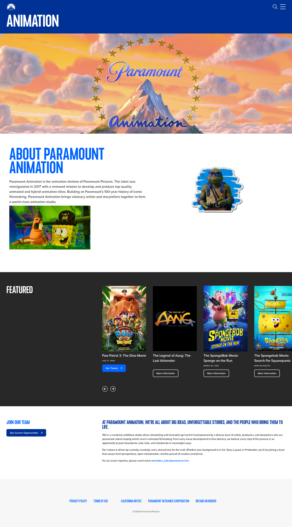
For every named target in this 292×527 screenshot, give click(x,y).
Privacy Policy (78, 501)
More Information (165, 373)
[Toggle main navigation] (283, 6)
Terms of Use (100, 501)
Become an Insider (206, 501)
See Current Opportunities (24, 432)
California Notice (131, 501)
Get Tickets (112, 368)
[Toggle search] (275, 6)
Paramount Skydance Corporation (168, 501)
